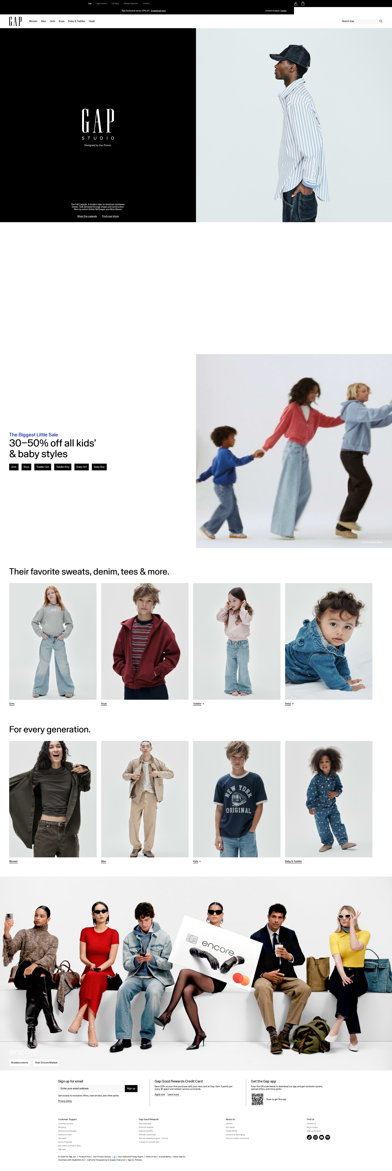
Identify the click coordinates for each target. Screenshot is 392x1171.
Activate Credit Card (147, 1135)
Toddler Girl (42, 466)
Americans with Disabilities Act (71, 1160)
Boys (61, 21)
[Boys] (145, 644)
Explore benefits (146, 1131)
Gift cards (62, 1138)
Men (43, 21)
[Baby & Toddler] (329, 802)
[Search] (381, 21)
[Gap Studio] (196, 125)
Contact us (311, 1124)
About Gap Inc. (179, 1157)
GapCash (62, 1149)
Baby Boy (99, 466)
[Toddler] (237, 644)
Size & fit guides (65, 1142)
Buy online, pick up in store (69, 1146)
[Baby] (329, 644)
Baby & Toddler (76, 21)
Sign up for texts (314, 1131)
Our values (230, 1127)
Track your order (65, 1135)
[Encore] (196, 972)
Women (33, 21)
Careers (229, 1124)
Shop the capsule (87, 216)
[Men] (145, 802)
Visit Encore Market (46, 1062)
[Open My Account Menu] (295, 3)
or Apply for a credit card (149, 1142)
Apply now (160, 1094)
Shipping (62, 1127)
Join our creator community (237, 1138)
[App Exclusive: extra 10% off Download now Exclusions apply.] (143, 10)
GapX (92, 21)
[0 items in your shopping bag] (303, 3)
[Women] (53, 802)
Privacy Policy (85, 1157)
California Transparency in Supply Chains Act (106, 1160)
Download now (158, 10)
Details (283, 11)
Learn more (173, 1094)
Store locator (312, 1127)
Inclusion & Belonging (235, 1135)
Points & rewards (146, 1127)
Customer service (65, 1124)
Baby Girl (81, 466)
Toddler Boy (63, 466)
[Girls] (53, 644)
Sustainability (165, 1157)
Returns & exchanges (67, 1131)
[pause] (388, 10)
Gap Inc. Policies (135, 1160)
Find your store (110, 216)
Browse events (19, 1062)
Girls (52, 21)
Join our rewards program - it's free (153, 1138)
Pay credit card (145, 1124)
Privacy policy (65, 1101)
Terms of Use (151, 1157)
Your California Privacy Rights (130, 1157)
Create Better (231, 1131)
